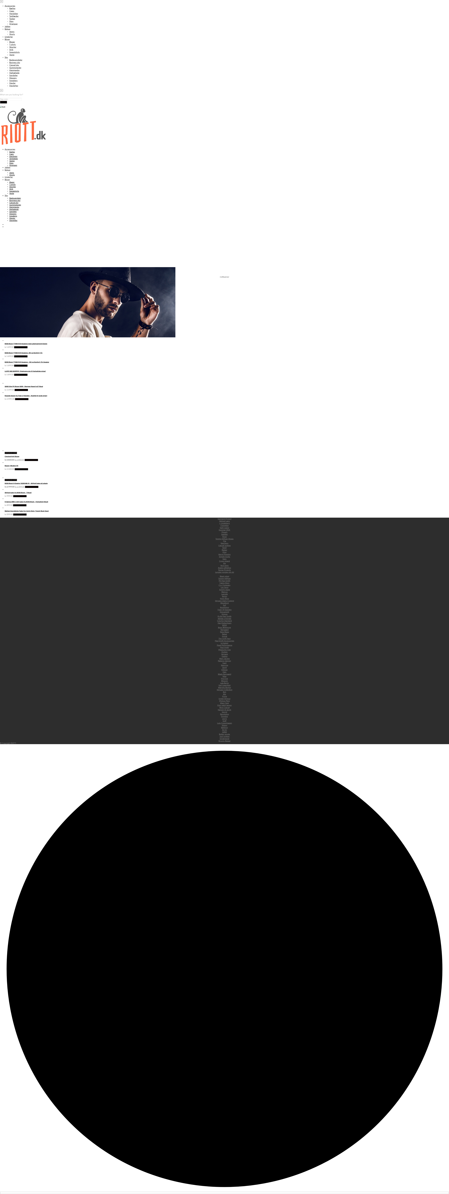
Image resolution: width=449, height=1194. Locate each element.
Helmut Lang (224, 521)
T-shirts (12, 45)
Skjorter (12, 47)
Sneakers (13, 81)
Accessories (10, 6)
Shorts (12, 34)
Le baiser (224, 643)
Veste (11, 55)
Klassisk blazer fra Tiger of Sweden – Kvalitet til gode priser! (26, 396)
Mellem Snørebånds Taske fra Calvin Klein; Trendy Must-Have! (27, 511)
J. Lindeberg (224, 523)
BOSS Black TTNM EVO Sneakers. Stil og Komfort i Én (23, 353)
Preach (224, 532)
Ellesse (224, 670)
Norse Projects (224, 570)
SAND (224, 732)
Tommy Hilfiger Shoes (224, 539)
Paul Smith (224, 647)
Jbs (224, 563)
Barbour (224, 727)
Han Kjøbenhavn (224, 623)
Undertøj (9, 37)
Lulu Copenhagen (224, 723)
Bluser (7, 40)
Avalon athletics (224, 568)
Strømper (13, 24)
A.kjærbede (224, 738)
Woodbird (224, 603)
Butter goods (224, 734)
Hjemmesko (14, 70)
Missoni (224, 681)
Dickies (224, 652)
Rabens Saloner (224, 661)
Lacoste (224, 594)
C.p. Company (224, 585)
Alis (224, 694)
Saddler (224, 534)
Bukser (7, 29)
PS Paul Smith (224, 581)
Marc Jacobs (224, 658)
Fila (224, 541)
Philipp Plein (224, 701)
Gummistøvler (15, 68)
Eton (224, 552)
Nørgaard (225, 629)
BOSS (224, 625)
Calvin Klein (224, 583)
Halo (224, 672)
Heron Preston (224, 554)
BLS (224, 692)
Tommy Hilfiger (224, 578)
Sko (6, 58)
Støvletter (13, 86)
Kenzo (224, 596)
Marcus (224, 592)
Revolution (224, 714)
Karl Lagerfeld (224, 685)
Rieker (224, 550)
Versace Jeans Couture (224, 601)
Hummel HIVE (224, 530)
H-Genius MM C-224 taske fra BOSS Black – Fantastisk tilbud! (26, 502)
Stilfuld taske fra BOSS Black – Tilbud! (18, 493)
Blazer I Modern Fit (11, 466)
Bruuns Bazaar (224, 741)
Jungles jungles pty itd (224, 572)
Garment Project (224, 519)
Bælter (12, 9)
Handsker (13, 14)
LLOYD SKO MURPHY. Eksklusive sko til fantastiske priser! (25, 371)
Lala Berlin (224, 683)
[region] (224, 302)
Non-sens (225, 565)
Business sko (14, 63)
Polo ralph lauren (224, 705)
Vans (224, 559)
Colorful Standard (224, 621)
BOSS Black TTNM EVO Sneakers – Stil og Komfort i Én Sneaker (27, 362)
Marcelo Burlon (224, 687)
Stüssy (224, 725)
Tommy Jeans (224, 589)
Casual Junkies (224, 545)
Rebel (224, 634)
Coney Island (224, 561)
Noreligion (224, 607)
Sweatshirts (14, 52)
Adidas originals (224, 618)
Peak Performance (224, 645)
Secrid (224, 712)
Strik (11, 50)
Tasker (12, 19)
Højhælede (14, 73)
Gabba (224, 656)
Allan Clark (224, 703)
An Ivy (224, 730)
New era (224, 665)
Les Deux (224, 587)
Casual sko (14, 65)
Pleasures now (224, 650)
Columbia (224, 525)
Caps (11, 11)
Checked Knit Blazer (12, 456)
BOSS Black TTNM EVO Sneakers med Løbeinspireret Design (26, 344)
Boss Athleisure (224, 627)
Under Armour (224, 698)
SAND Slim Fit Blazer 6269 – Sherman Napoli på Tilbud (24, 386)
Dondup (224, 716)
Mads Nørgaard (224, 674)
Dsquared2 (224, 612)
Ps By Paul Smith (224, 616)
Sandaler (13, 76)
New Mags (224, 632)
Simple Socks (224, 556)
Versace (224, 654)
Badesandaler (15, 60)
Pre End (224, 678)
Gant (224, 663)
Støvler (12, 83)
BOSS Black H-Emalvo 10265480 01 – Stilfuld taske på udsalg (26, 483)
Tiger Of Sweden (224, 609)
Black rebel (224, 576)
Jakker (7, 27)
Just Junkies (225, 736)
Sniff (224, 721)
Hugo (224, 536)
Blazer (12, 42)
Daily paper (224, 528)
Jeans (11, 32)
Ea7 (224, 605)
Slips (11, 21)
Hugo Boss (224, 598)
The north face (225, 638)
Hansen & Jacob (224, 710)
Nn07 (224, 548)
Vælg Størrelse (20, 347)
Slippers (13, 78)
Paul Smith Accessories (224, 641)
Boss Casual (224, 707)
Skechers (224, 543)
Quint (224, 667)
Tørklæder (14, 16)
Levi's (224, 718)
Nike (224, 676)
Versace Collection (224, 690)
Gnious (225, 614)
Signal (224, 636)
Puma (224, 696)
